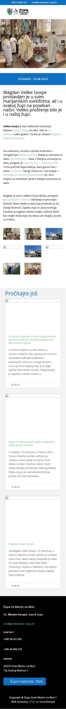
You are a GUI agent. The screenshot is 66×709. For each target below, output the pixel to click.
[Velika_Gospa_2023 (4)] (11, 251)
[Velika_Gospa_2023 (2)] (33, 234)
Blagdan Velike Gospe (33, 542)
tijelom (23, 158)
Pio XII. (33, 162)
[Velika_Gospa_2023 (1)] (11, 234)
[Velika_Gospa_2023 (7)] (11, 269)
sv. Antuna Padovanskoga (29, 174)
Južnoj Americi (22, 199)
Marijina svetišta (28, 154)
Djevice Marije (20, 130)
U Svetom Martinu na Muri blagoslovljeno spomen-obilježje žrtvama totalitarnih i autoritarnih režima (33, 343)
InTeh (32, 701)
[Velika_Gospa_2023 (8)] (33, 269)
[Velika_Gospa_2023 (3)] (54, 234)
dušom (14, 158)
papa (26, 162)
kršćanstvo (16, 171)
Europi (8, 199)
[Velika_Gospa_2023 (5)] (33, 251)
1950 (55, 162)
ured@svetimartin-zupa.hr (19, 623)
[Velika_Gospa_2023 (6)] (54, 251)
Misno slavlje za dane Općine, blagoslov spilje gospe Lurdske (33, 442)
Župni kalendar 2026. (26, 681)
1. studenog (45, 162)
